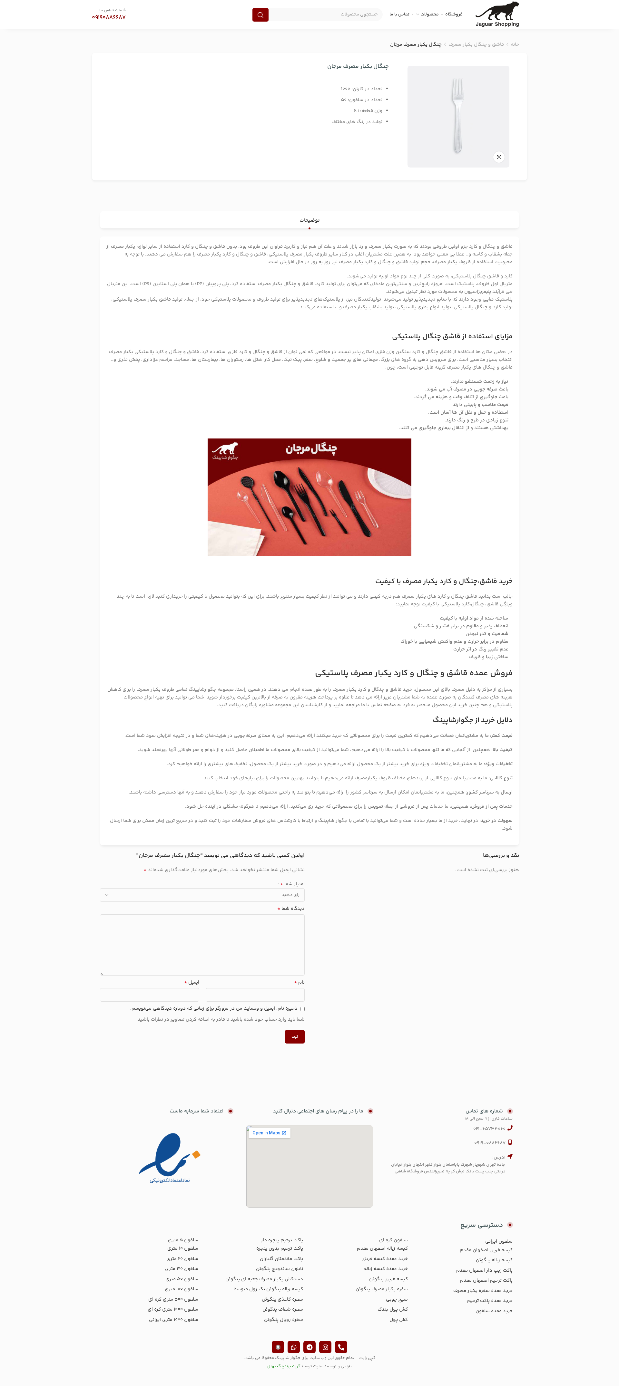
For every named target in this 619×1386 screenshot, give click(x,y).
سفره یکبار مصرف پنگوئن (382, 1289)
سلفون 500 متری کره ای (173, 1299)
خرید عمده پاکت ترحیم (490, 1300)
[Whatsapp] (294, 1347)
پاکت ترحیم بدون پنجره (279, 1248)
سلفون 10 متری (182, 1248)
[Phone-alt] (341, 1347)
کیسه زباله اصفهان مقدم (382, 1248)
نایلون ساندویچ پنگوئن (279, 1269)
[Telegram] (309, 1347)
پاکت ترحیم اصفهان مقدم (486, 1280)
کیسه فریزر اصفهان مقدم (486, 1250)
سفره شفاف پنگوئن (282, 1309)
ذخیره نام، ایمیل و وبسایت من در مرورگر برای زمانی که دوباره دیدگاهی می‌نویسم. (214, 1008)
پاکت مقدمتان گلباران (281, 1259)
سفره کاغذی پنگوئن (282, 1299)
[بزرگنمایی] (499, 157)
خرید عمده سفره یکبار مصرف (483, 1291)
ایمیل (191, 983)
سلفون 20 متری (182, 1259)
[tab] (309, 220)
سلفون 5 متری (183, 1240)
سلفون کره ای (393, 1240)
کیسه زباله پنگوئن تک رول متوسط (268, 1289)
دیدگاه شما (291, 909)
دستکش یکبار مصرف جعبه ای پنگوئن (264, 1279)
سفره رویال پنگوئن (283, 1319)
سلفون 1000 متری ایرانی (173, 1319)
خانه (515, 44)
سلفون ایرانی (499, 1241)
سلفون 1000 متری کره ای (173, 1309)
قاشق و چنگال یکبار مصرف (476, 44)
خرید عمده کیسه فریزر (385, 1259)
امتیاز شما (292, 884)
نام (299, 983)
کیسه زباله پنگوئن (494, 1260)
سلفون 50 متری (181, 1279)
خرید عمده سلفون (494, 1311)
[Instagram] (325, 1347)
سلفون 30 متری (181, 1269)
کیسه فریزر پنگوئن (388, 1279)
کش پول (398, 1319)
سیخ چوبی (397, 1299)
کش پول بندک (393, 1309)
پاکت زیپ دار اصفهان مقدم (484, 1270)
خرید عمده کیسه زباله (386, 1269)
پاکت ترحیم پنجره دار (282, 1240)
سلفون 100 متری (181, 1289)
